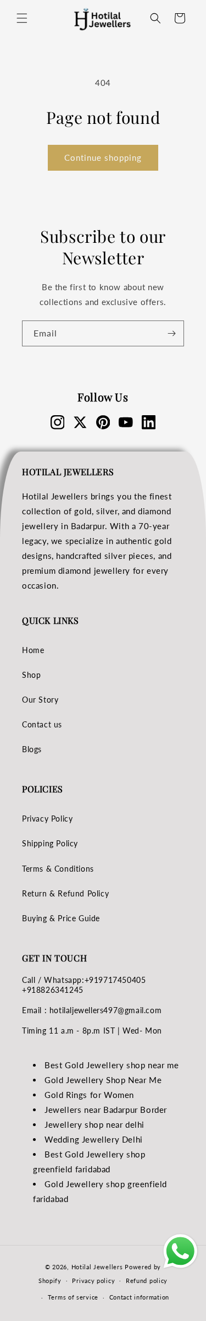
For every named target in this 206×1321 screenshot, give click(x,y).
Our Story (40, 699)
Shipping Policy (50, 843)
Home (33, 650)
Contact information (139, 1297)
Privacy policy (93, 1280)
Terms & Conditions (58, 868)
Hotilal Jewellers (97, 1266)
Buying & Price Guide (61, 918)
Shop (31, 674)
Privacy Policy (47, 818)
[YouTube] (126, 422)
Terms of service (73, 1297)
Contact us (42, 724)
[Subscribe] (171, 333)
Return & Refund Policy (65, 893)
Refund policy (147, 1280)
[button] (22, 18)
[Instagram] (58, 422)
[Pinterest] (103, 422)
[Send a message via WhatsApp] (180, 1251)
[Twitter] (80, 422)
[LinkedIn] (149, 422)
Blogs (32, 749)
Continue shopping (103, 157)
